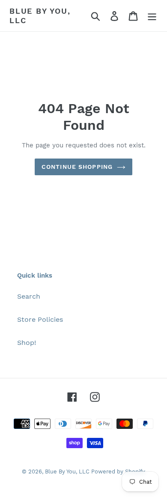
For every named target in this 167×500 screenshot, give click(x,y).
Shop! (26, 342)
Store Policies (40, 319)
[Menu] (152, 15)
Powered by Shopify (118, 471)
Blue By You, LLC (40, 15)
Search (28, 296)
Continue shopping (77, 166)
